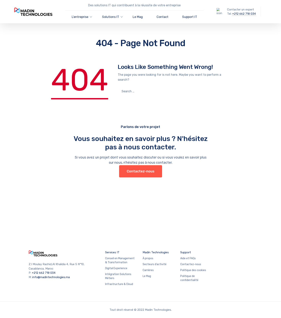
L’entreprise (80, 17)
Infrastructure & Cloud (119, 284)
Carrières (148, 270)
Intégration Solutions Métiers (118, 276)
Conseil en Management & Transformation (120, 260)
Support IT (189, 17)
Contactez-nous (140, 171)
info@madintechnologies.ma (51, 277)
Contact (162, 17)
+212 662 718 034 (244, 13)
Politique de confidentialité (189, 278)
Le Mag (138, 17)
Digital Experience (116, 268)
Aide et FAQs (188, 258)
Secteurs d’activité (154, 264)
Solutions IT (110, 17)
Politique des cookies (193, 270)
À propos (148, 258)
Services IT (112, 252)
